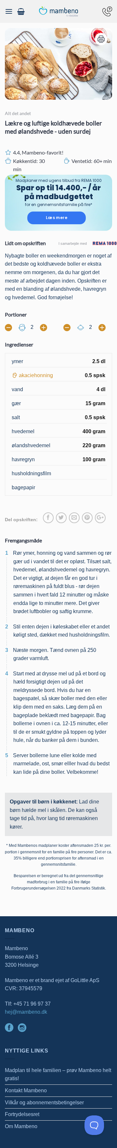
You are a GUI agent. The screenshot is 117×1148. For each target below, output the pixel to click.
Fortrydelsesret (22, 1114)
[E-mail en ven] (74, 517)
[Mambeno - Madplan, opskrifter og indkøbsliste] (58, 11)
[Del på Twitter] (61, 517)
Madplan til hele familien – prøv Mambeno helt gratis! (58, 1074)
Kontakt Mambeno (26, 1090)
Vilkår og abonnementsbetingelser (44, 1102)
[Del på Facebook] (48, 517)
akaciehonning (36, 375)
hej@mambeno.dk (26, 1012)
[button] (9, 11)
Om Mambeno (21, 1126)
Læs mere (56, 217)
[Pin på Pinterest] (87, 517)
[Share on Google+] (100, 517)
